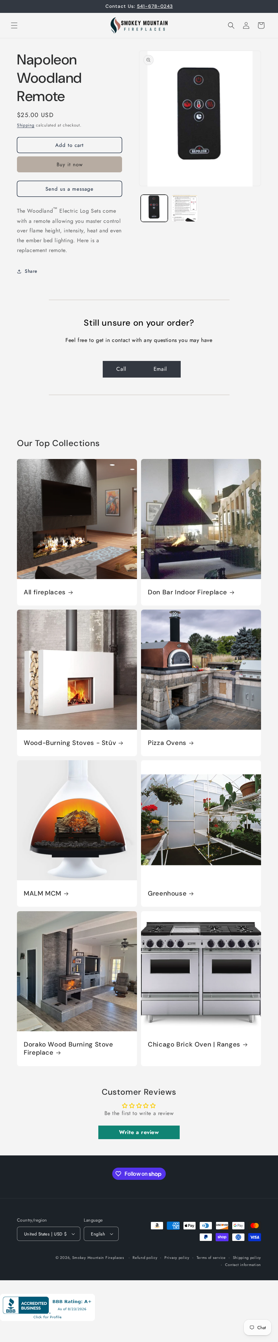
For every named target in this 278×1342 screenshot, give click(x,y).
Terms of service (211, 1257)
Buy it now (70, 164)
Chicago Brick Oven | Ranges (194, 1044)
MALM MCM (42, 893)
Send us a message (69, 189)
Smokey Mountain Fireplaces (98, 1257)
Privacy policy (177, 1257)
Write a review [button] (139, 1132)
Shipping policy (247, 1257)
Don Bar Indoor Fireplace (187, 592)
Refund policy (145, 1257)
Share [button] (31, 271)
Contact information (243, 1264)
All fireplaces (45, 592)
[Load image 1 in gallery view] (154, 208)
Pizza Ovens (167, 743)
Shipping (26, 125)
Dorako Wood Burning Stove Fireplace (68, 1048)
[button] (14, 25)
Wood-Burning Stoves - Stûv (70, 743)
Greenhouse (167, 893)
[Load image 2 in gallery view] (184, 208)
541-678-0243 (155, 6)
